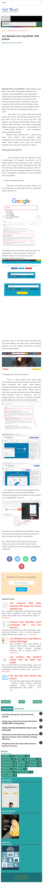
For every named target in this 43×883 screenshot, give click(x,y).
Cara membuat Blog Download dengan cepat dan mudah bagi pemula (25, 659)
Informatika (20, 756)
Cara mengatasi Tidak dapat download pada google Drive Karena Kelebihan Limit (25, 606)
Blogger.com (25, 878)
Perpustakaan (7, 762)
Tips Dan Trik (18, 42)
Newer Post (5, 701)
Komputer (19, 769)
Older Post (37, 701)
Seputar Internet (8, 42)
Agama (34, 762)
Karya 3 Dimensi (7, 775)
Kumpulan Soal (7, 772)
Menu (6, 18)
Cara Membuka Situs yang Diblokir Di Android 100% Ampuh (25, 640)
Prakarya (21, 762)
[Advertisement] (21, 66)
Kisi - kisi (22, 765)
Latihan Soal (6, 759)
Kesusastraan (7, 765)
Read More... (6, 618)
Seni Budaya (6, 769)
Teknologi (32, 759)
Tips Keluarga (24, 772)
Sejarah (34, 765)
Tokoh (20, 759)
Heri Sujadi (24, 876)
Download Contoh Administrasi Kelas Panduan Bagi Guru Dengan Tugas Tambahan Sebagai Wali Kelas (20, 737)
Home (22, 701)
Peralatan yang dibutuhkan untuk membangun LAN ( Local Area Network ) (25, 625)
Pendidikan (6, 756)
